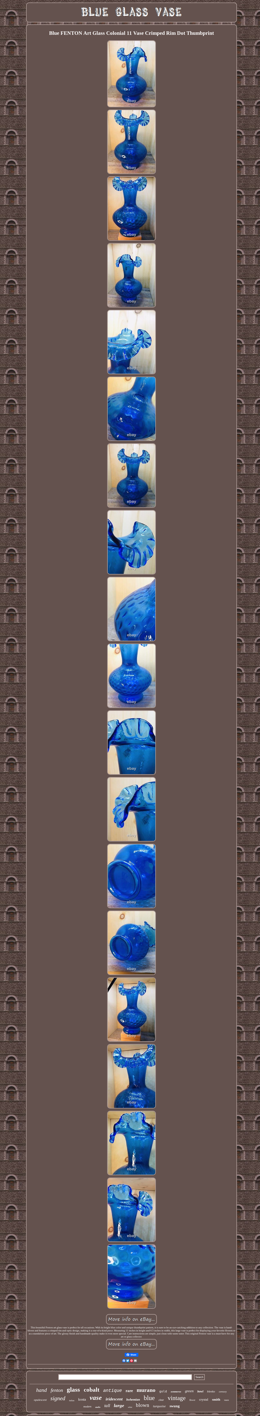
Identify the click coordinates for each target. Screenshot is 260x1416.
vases (226, 1400)
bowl (200, 1391)
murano (146, 1390)
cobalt (91, 1389)
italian (71, 1400)
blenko (211, 1391)
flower (192, 1400)
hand (41, 1390)
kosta (82, 1399)
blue (149, 1397)
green (189, 1391)
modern (87, 1406)
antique (112, 1390)
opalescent (40, 1399)
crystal (203, 1399)
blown (142, 1405)
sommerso (176, 1391)
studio (97, 1407)
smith (216, 1399)
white (130, 1407)
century (223, 1391)
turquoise (159, 1406)
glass (73, 1389)
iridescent (114, 1399)
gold (163, 1391)
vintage (177, 1398)
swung (175, 1406)
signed (57, 1398)
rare (129, 1390)
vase (96, 1397)
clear (161, 1400)
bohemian (133, 1399)
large (119, 1405)
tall (107, 1405)
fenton (57, 1390)
